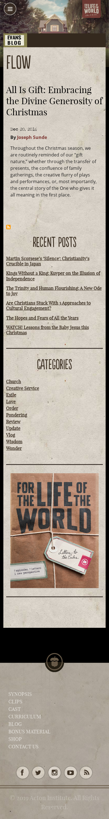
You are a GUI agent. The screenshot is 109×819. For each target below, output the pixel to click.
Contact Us (23, 746)
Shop (15, 739)
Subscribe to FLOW (8, 227)
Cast (14, 709)
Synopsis (20, 694)
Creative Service (22, 388)
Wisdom (14, 441)
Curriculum (24, 716)
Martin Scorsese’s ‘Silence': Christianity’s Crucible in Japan (47, 261)
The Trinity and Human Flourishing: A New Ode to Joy (54, 290)
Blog (15, 724)
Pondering (16, 415)
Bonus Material (29, 731)
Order (12, 408)
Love (11, 401)
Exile (11, 395)
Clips (15, 701)
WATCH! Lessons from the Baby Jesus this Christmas (47, 330)
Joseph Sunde (32, 137)
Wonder (14, 448)
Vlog (10, 435)
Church (13, 381)
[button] (10, 11)
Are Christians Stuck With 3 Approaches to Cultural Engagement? (48, 305)
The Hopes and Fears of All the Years (42, 318)
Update (13, 428)
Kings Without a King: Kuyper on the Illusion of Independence (53, 275)
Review (13, 421)
